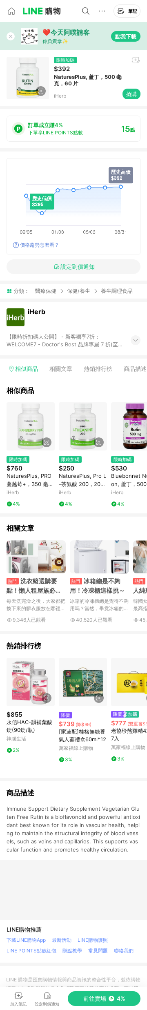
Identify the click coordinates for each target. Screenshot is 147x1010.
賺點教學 (72, 951)
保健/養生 (78, 291)
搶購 (131, 94)
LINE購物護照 (93, 940)
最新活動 (61, 940)
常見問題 (98, 951)
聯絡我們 (124, 951)
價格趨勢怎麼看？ (39, 245)
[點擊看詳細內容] (31, 426)
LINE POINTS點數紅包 (31, 951)
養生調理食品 (117, 291)
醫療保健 (45, 291)
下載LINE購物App (26, 940)
